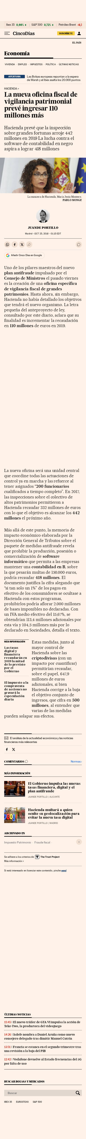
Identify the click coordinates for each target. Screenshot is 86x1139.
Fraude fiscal (42, 842)
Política (51, 64)
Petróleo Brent (67, 24)
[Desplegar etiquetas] (79, 842)
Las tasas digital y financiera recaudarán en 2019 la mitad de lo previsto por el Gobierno (15, 659)
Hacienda (10, 88)
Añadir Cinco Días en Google (26, 255)
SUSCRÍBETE (66, 33)
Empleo (22, 64)
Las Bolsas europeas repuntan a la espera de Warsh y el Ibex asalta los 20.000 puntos (53, 78)
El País (76, 42)
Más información (13, 861)
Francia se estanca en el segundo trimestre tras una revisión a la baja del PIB (42, 1049)
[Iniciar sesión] (79, 33)
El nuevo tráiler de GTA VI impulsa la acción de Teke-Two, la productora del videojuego (42, 1024)
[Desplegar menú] (7, 33)
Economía (17, 54)
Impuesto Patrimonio (17, 842)
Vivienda (10, 64)
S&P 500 (37, 24)
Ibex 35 (10, 24)
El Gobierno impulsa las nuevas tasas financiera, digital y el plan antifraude (54, 787)
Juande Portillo (43, 228)
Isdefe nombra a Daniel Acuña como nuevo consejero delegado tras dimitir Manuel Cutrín (39, 1036)
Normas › (76, 761)
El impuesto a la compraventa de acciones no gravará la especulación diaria (16, 691)
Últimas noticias (69, 64)
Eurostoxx (22, 1102)
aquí (63, 870)
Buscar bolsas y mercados (24, 1081)
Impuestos (36, 64)
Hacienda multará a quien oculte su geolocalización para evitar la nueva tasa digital (54, 814)
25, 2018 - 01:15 (47, 233)
